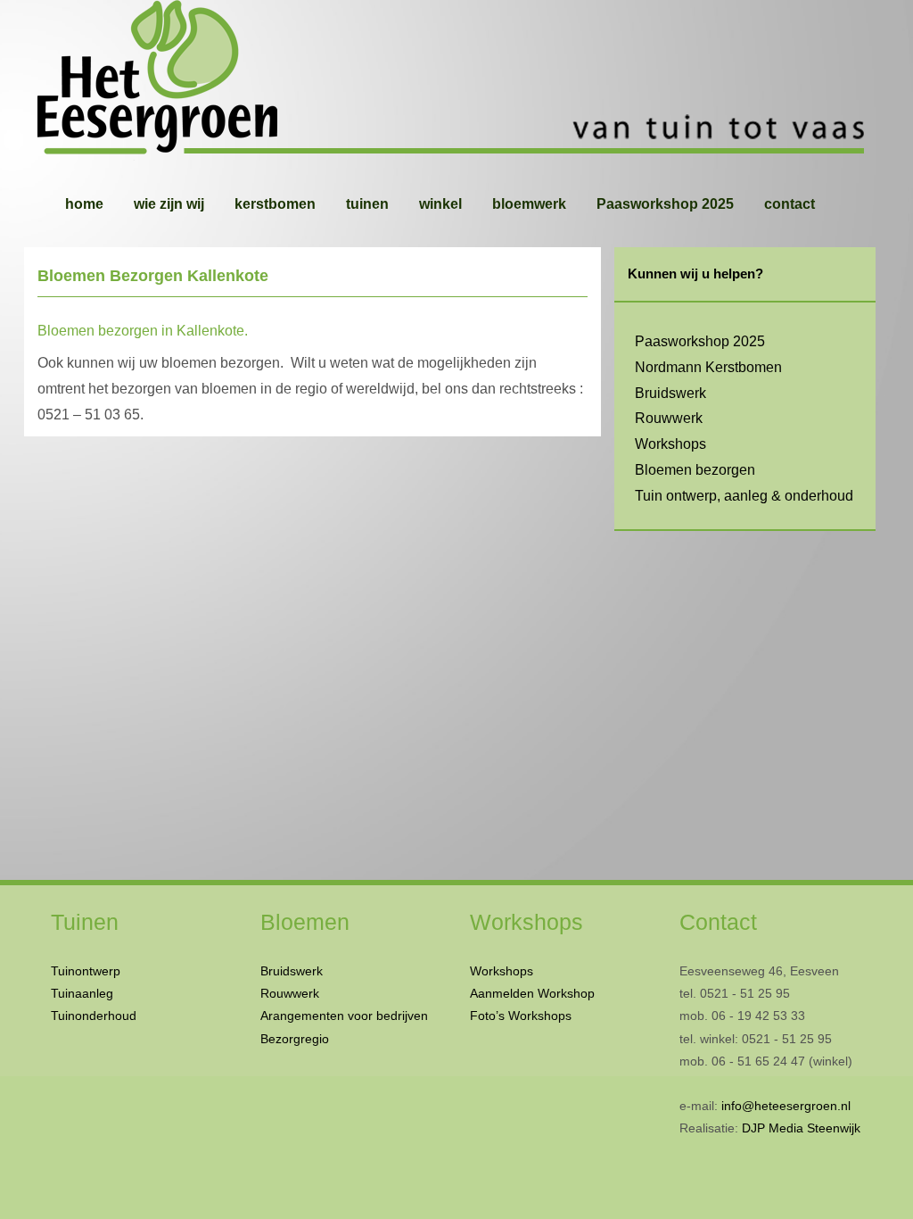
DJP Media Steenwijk (801, 1128)
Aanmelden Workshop (532, 993)
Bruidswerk (670, 393)
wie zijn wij (169, 203)
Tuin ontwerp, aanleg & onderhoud (744, 495)
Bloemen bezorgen (695, 469)
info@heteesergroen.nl (786, 1106)
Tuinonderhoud (93, 1015)
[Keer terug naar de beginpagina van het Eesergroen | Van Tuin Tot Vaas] (456, 80)
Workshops (670, 444)
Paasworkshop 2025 (665, 203)
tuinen (367, 203)
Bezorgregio (294, 1039)
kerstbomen (275, 203)
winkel (440, 203)
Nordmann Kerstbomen (708, 367)
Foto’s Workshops (521, 1015)
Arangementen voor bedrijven (344, 1015)
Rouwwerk (669, 418)
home (84, 203)
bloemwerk (529, 203)
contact (789, 203)
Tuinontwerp (85, 971)
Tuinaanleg (82, 993)
